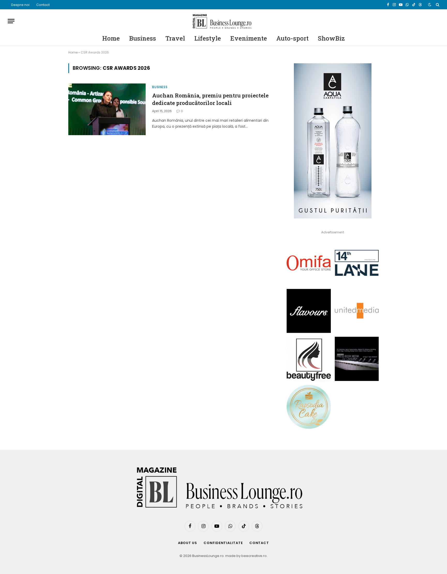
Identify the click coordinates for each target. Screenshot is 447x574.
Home (111, 38)
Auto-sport (292, 38)
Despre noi (20, 4)
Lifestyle (207, 38)
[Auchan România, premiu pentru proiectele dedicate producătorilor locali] (107, 109)
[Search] (437, 4)
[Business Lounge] (223, 21)
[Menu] (11, 21)
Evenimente (248, 38)
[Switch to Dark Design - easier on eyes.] (430, 4)
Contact (43, 4)
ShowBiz (331, 38)
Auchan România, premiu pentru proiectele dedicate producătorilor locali (210, 99)
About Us (187, 542)
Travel (175, 38)
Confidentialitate (223, 542)
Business (142, 38)
